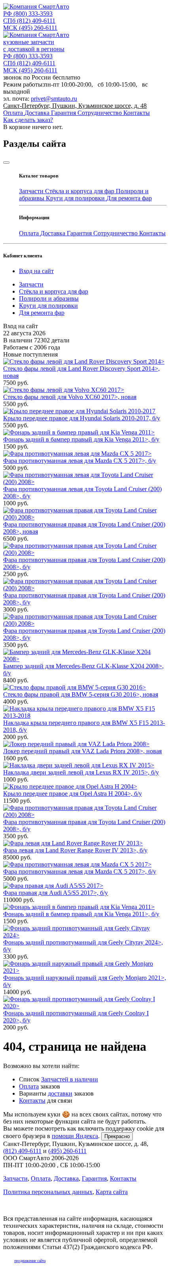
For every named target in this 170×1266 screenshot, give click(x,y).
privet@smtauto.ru (54, 98)
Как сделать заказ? (28, 119)
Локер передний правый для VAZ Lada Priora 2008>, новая (82, 751)
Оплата (14, 112)
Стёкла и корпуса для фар (80, 191)
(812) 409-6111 (29, 20)
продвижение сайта (29, 1261)
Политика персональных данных (48, 1191)
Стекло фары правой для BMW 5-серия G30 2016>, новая (80, 694)
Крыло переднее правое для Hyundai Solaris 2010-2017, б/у (81, 418)
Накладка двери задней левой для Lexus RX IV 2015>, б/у (81, 772)
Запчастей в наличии (69, 1079)
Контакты (136, 112)
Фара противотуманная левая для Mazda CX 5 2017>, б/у (79, 460)
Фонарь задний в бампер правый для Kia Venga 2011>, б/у (81, 439)
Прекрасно (117, 1136)
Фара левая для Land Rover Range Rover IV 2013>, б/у (75, 850)
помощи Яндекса (75, 1136)
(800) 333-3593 (28, 13)
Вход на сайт (36, 271)
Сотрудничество (100, 112)
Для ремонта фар (129, 198)
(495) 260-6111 (30, 27)
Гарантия (64, 112)
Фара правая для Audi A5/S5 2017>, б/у (55, 892)
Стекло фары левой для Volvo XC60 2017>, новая (69, 397)
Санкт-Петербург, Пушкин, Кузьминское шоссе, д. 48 (75, 105)
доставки (60, 1093)
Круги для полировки (76, 198)
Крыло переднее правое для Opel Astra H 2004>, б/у (72, 793)
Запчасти (32, 191)
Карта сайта (112, 1191)
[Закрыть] (6, 162)
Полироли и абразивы (49, 298)
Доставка (38, 112)
